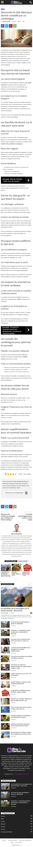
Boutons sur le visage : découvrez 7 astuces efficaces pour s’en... (21, 699)
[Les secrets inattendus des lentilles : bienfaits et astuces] (16, 567)
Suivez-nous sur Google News (14, 492)
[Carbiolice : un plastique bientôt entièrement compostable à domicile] (5, 633)
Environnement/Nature (6, 831)
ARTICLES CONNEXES (11, 561)
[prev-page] (15, 579)
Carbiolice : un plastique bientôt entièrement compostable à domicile (20, 632)
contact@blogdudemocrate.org (21, 774)
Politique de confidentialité (25, 840)
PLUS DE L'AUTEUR (22, 561)
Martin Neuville (6, 21)
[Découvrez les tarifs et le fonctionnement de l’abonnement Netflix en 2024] (5, 667)
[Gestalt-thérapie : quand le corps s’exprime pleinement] (5, 684)
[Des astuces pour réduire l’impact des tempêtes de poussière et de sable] (5, 735)
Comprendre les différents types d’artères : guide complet (26, 573)
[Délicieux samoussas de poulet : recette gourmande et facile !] (5, 726)
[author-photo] (16, 528)
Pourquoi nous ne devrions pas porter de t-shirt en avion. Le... (20, 640)
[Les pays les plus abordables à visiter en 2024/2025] (5, 624)
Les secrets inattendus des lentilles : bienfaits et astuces (16, 573)
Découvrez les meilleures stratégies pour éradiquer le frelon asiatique (8, 517)
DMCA (12, 842)
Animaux (3, 826)
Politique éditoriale (12, 840)
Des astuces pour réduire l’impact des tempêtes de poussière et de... (21, 733)
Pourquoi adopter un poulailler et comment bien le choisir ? (21, 716)
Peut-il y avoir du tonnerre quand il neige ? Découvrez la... (21, 708)
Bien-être (3, 824)
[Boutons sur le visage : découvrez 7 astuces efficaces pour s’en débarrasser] (5, 701)
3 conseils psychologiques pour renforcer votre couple (25, 517)
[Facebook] (2, 26)
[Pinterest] (10, 26)
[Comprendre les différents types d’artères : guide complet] (27, 567)
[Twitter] (6, 26)
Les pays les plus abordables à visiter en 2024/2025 (20, 622)
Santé (7, 6)
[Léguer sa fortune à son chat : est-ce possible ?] (5, 676)
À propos (4, 840)
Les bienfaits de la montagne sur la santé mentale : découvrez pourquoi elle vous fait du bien (5, 574)
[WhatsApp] (15, 26)
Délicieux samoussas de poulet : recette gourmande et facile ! (20, 724)
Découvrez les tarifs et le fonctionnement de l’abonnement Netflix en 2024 (21, 666)
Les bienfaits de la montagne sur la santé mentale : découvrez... (15, 609)
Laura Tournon (4, 613)
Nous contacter (18, 842)
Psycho (3, 829)
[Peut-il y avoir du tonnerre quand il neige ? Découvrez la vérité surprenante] (5, 709)
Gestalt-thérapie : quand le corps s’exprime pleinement (21, 682)
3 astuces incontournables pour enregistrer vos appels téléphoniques (20, 649)
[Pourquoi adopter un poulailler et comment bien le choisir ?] (5, 718)
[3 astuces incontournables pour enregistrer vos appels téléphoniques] (5, 650)
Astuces (3, 816)
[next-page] (17, 579)
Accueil (2, 6)
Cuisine (3, 821)
